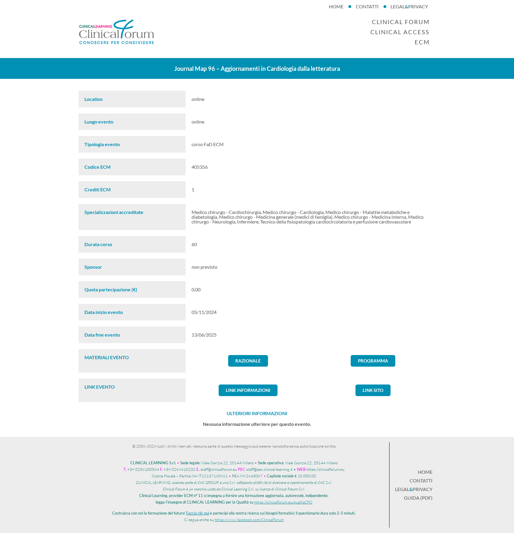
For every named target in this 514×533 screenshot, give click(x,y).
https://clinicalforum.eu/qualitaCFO (283, 502)
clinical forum (401, 21)
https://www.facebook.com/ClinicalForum (249, 519)
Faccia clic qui (197, 513)
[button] (248, 361)
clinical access (400, 31)
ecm (422, 42)
